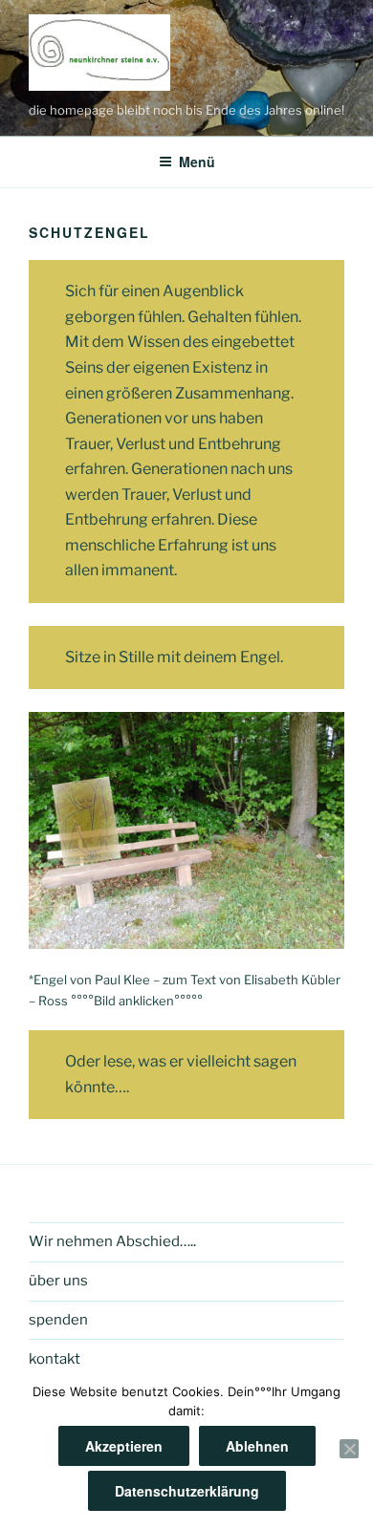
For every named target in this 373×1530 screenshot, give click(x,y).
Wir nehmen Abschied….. (112, 1241)
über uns (58, 1280)
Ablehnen (257, 1445)
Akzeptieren (124, 1445)
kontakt (54, 1359)
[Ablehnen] (349, 1448)
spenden (58, 1319)
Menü (197, 161)
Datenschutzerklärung (187, 1490)
